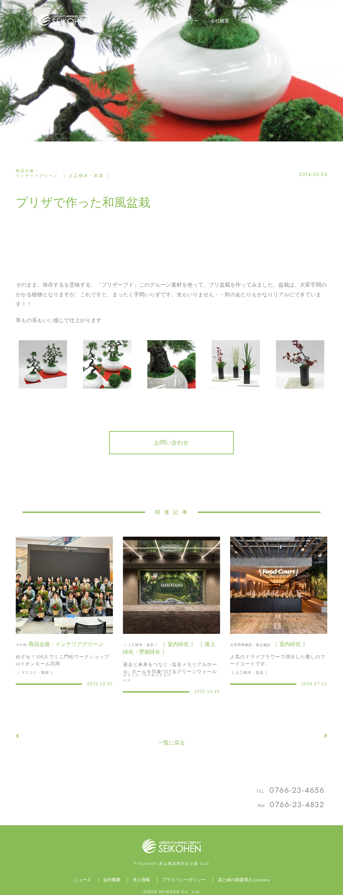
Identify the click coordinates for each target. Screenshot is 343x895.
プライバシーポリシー (184, 880)
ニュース (82, 880)
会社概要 (112, 880)
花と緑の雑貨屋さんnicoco (244, 880)
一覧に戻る (171, 743)
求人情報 (141, 880)
